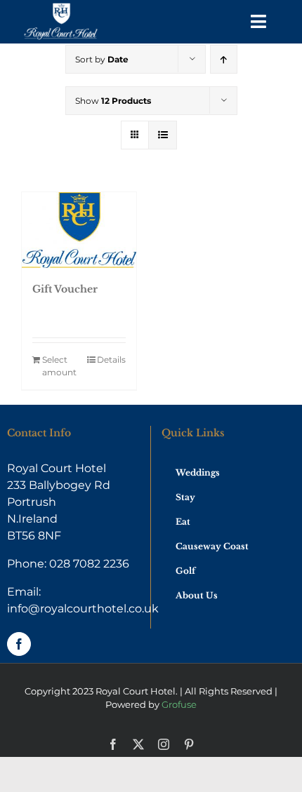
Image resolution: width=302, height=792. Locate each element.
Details (111, 359)
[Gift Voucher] (79, 230)
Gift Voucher (65, 289)
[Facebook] (19, 644)
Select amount (59, 365)
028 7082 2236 (89, 563)
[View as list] (162, 135)
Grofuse (179, 704)
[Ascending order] (223, 59)
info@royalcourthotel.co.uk (83, 608)
